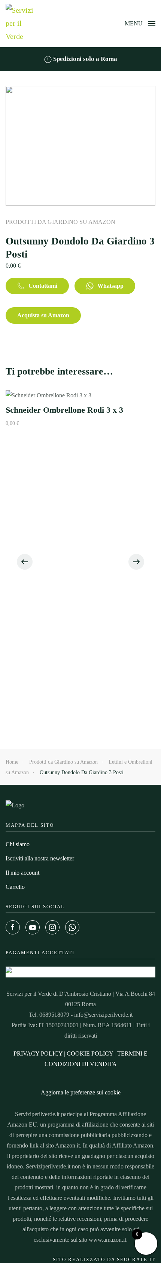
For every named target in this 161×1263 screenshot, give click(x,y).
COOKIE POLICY (90, 1053)
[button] (140, 23)
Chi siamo (18, 844)
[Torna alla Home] (21, 23)
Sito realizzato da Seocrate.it (104, 1259)
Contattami (42, 286)
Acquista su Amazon (43, 315)
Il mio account (22, 872)
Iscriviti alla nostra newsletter (40, 858)
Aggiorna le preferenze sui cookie (81, 1092)
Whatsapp (110, 286)
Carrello (15, 887)
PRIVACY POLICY (38, 1053)
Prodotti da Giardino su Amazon (60, 222)
